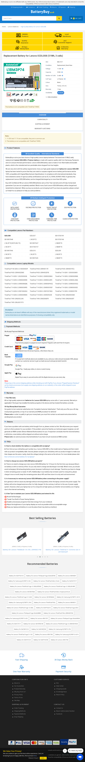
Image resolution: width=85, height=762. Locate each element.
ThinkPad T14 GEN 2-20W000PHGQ (41, 284)
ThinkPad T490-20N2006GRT (64, 298)
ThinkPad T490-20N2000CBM (65, 295)
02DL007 (33, 236)
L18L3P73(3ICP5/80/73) (12, 243)
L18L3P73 (33, 254)
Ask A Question (52, 97)
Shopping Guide (17, 7)
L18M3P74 (58, 243)
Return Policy (60, 695)
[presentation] (42, 115)
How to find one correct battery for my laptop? (19, 457)
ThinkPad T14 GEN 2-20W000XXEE (66, 287)
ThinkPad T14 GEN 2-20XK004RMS (15, 295)
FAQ (57, 683)
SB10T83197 (34, 247)
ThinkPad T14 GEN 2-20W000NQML (16, 284)
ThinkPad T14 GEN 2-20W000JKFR (41, 280)
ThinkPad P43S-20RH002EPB (39, 272)
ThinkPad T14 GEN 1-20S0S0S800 (66, 272)
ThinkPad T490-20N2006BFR (39, 298)
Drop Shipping (18, 717)
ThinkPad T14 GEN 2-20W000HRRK (15, 280)
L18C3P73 (7, 254)
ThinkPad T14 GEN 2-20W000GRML (66, 276)
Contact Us (59, 708)
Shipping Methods (20, 711)
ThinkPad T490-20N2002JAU (14, 298)
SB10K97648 (8, 239)
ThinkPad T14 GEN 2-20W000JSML (66, 280)
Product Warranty (19, 689)
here (35, 756)
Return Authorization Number (65, 711)
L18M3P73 (58, 258)
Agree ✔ (43, 758)
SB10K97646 (8, 250)
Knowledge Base (61, 692)
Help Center (60, 686)
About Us (17, 683)
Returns (54, 7)
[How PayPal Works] (68, 745)
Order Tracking (43, 7)
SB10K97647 (34, 243)
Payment (63, 7)
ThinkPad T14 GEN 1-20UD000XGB (15, 276)
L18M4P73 (8, 258)
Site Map (17, 700)
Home (4, 27)
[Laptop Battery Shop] (42, 13)
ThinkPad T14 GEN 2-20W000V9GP (41, 287)
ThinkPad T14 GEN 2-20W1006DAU (15, 291)
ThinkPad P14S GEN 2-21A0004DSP (16, 269)
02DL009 (58, 250)
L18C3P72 (33, 239)
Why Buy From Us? (20, 692)
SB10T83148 (59, 239)
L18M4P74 (58, 247)
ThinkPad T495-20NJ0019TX (14, 302)
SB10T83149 (59, 236)
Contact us (31, 7)
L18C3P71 (7, 247)
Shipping (72, 7)
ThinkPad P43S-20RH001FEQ (64, 269)
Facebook (59, 714)
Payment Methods (20, 714)
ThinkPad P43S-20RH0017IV (39, 269)
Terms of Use (18, 697)
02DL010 (33, 250)
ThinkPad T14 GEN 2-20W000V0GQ (66, 284)
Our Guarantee (19, 686)
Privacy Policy (18, 695)
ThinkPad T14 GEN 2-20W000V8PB (15, 287)
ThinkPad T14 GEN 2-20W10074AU (41, 291)
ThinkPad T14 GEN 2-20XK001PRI (66, 291)
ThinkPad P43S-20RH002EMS (14, 272)
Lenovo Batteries (13, 27)
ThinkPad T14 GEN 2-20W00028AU (41, 276)
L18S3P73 (58, 254)
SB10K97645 (34, 258)
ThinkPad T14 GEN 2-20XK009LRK (41, 295)
